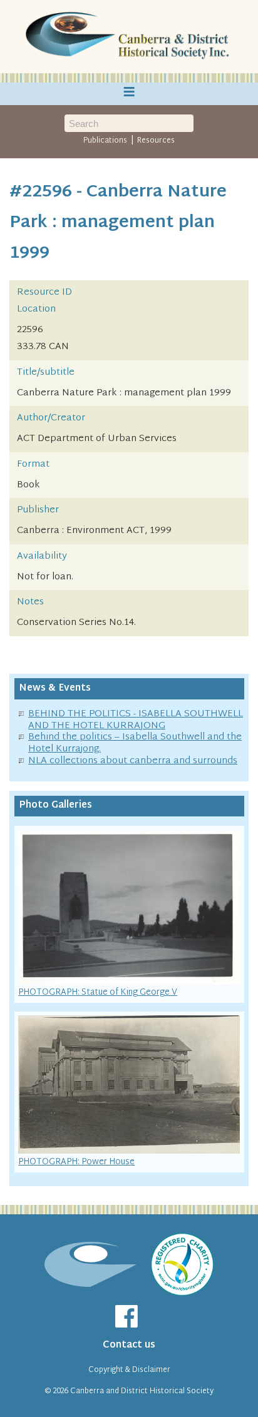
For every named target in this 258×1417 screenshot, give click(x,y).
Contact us (129, 1345)
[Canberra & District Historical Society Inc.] (129, 37)
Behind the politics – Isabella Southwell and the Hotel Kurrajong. (135, 743)
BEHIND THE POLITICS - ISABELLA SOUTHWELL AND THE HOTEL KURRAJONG (135, 720)
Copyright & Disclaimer (129, 1370)
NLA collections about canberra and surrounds (132, 761)
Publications (105, 141)
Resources (156, 141)
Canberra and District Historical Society (142, 1391)
